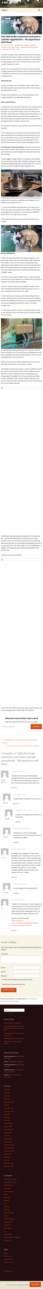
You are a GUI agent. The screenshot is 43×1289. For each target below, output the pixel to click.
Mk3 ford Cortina (9, 1213)
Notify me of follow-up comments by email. (18, 980)
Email (3, 972)
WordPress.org (8, 1262)
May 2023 (7, 1105)
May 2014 (7, 1160)
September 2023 (9, 1102)
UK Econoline (15, 47)
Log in (6, 1253)
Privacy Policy (8, 1271)
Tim (19, 49)
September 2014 (9, 1151)
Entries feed (7, 1256)
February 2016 (8, 1139)
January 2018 (8, 1126)
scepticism (7, 1225)
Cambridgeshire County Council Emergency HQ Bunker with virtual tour (14, 1028)
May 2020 (7, 1114)
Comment (5, 954)
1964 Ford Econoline (10, 1182)
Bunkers (6, 1200)
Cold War (6, 1207)
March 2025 (7, 1099)
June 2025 (7, 1093)
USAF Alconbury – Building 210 (13, 1023)
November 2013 (8, 1166)
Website (4, 976)
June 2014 (7, 1157)
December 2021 (8, 1108)
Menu (4, 10)
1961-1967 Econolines (23, 45)
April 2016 (7, 1136)
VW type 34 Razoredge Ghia (12, 1237)
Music (5, 1216)
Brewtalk (6, 1197)
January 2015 (8, 1142)
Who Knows (7, 1240)
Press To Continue (9, 1219)
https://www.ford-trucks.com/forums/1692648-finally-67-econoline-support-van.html (25, 923)
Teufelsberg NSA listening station (14, 1038)
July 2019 (7, 1117)
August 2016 (7, 1132)
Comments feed (9, 1259)
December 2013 (8, 1163)
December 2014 (8, 1145)
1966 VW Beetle (8, 1185)
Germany (6, 1210)
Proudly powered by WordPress (26, 1285)
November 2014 (8, 1148)
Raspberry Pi (8, 1222)
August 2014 (7, 1154)
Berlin (5, 1194)
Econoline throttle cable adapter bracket (23, 745)
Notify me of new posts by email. (14, 984)
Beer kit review (8, 1191)
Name (3, 968)
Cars (9, 47)
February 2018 (8, 1123)
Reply (15, 788)
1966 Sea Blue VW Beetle (15, 1061)
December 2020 (8, 1111)
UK (5, 1231)
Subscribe (36, 727)
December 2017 (8, 1129)
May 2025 (7, 1096)
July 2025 (7, 1090)
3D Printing (7, 1188)
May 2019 (7, 1120)
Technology (7, 1228)
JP (1, 908)
